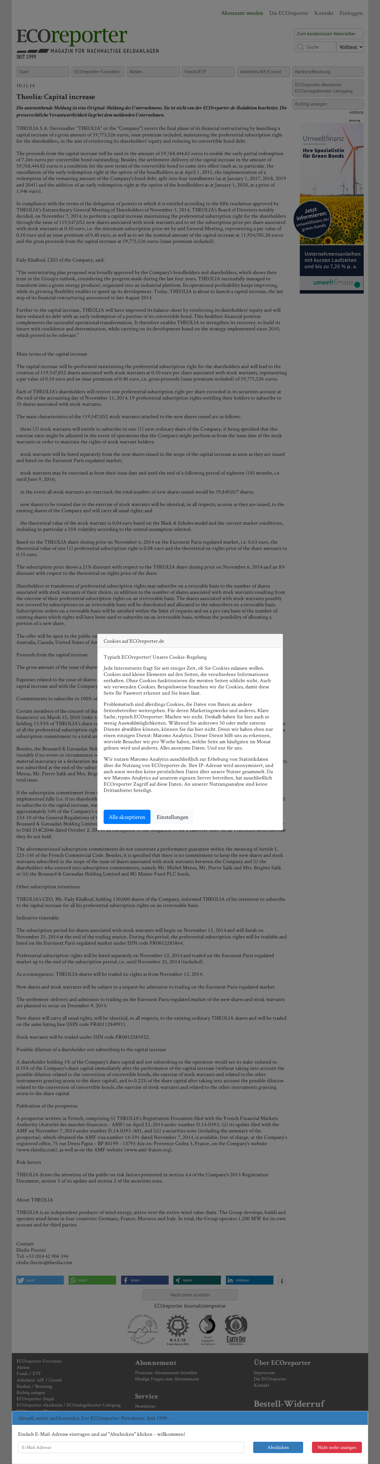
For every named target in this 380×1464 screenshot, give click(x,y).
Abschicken (278, 1447)
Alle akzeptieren (127, 817)
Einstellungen (173, 817)
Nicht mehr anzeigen (337, 1447)
